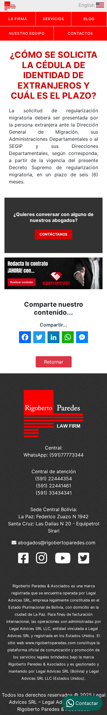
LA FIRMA (17, 19)
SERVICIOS (53, 19)
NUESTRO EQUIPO (27, 33)
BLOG (89, 19)
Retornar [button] (54, 362)
